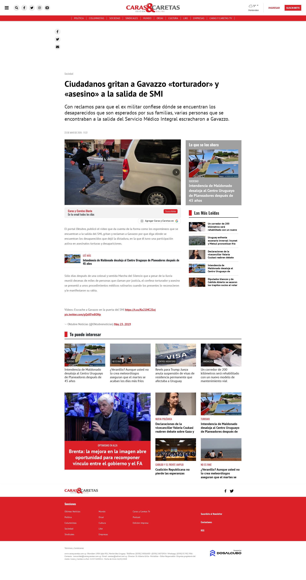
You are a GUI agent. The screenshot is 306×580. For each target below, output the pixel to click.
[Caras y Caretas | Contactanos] (238, 491)
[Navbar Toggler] (9, 8)
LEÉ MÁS (87, 255)
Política (79, 18)
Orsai (160, 18)
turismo (70, 361)
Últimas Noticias (72, 511)
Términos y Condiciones (74, 548)
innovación (208, 361)
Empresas (198, 18)
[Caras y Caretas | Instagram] (39, 8)
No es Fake (116, 361)
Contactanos (206, 522)
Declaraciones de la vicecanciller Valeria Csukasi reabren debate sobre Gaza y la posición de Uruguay (221, 257)
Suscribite (170, 211)
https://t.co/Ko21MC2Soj (140, 309)
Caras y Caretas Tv (221, 18)
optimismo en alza (107, 445)
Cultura (173, 18)
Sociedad (114, 18)
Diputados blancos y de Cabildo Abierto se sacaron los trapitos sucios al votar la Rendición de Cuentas (222, 283)
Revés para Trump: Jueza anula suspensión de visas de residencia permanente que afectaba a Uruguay (174, 375)
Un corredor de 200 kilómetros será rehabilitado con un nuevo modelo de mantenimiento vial (222, 229)
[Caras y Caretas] (81, 493)
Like (185, 18)
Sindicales (131, 18)
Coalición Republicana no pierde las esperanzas (172, 471)
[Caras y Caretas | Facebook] (24, 8)
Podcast (136, 517)
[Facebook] (58, 32)
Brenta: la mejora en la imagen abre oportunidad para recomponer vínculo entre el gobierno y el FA (107, 457)
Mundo (147, 18)
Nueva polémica (163, 419)
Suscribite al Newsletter (211, 513)
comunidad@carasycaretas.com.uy (87, 556)
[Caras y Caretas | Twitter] (32, 8)
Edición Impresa (140, 522)
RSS (202, 530)
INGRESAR (274, 7)
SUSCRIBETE (293, 7)
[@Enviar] (58, 47)
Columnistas (96, 18)
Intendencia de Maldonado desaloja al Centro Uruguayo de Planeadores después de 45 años (131, 262)
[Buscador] (17, 8)
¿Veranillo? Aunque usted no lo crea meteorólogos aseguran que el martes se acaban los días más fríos (129, 375)
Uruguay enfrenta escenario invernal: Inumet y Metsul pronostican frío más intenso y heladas (222, 242)
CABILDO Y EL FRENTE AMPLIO (169, 464)
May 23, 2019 (122, 324)
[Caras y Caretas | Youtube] (47, 8)
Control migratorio (166, 361)
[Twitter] (58, 39)
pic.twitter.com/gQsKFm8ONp (83, 314)
